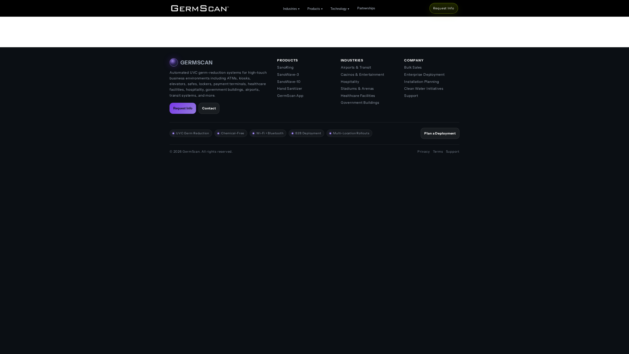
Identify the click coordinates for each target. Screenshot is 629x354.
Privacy (423, 151)
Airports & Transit (356, 67)
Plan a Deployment (440, 133)
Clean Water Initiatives (423, 88)
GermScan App (290, 95)
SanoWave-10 (288, 81)
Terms (438, 151)
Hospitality (350, 81)
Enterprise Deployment (424, 74)
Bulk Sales (413, 67)
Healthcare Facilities (358, 95)
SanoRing (285, 67)
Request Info (443, 8)
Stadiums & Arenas (357, 88)
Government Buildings (360, 102)
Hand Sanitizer (289, 88)
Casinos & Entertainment (362, 74)
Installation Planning (421, 81)
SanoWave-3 (288, 74)
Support (411, 95)
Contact (209, 108)
